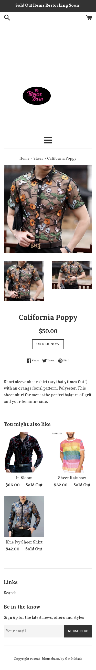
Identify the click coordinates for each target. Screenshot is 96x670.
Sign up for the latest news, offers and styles (44, 618)
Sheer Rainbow (72, 478)
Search (10, 593)
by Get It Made (71, 659)
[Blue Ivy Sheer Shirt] (24, 516)
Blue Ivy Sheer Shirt (24, 542)
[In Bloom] (24, 452)
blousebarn (50, 659)
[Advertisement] (48, 51)
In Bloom (24, 478)
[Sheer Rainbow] (72, 452)
